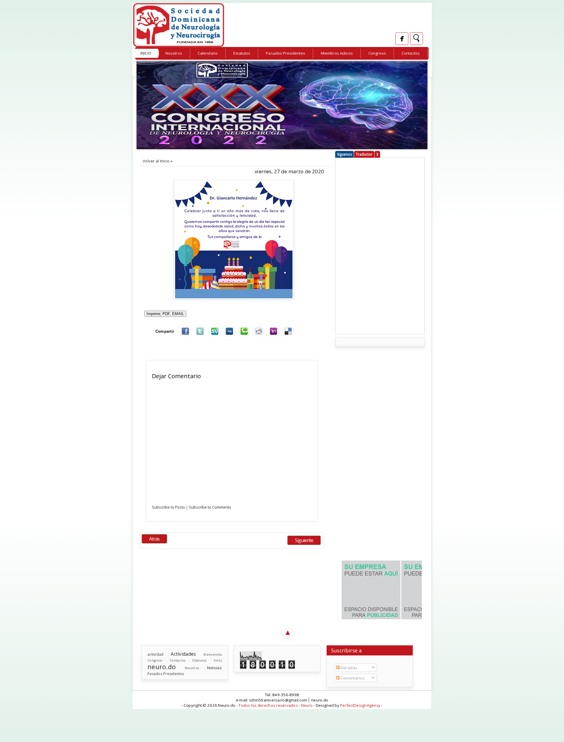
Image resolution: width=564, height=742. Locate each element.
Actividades (183, 654)
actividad (155, 654)
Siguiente (304, 540)
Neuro (307, 705)
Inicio (145, 53)
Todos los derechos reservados (268, 705)
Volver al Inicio (156, 161)
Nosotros (173, 53)
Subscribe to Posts (168, 507)
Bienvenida (213, 654)
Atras (154, 539)
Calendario (208, 53)
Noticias (214, 667)
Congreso (377, 53)
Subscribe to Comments (210, 507)
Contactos (411, 53)
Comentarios (352, 678)
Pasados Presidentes (285, 53)
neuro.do (161, 666)
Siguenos (344, 154)
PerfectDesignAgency (360, 705)
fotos (218, 660)
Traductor (364, 154)
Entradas (348, 667)
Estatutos (241, 53)
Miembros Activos (337, 53)
